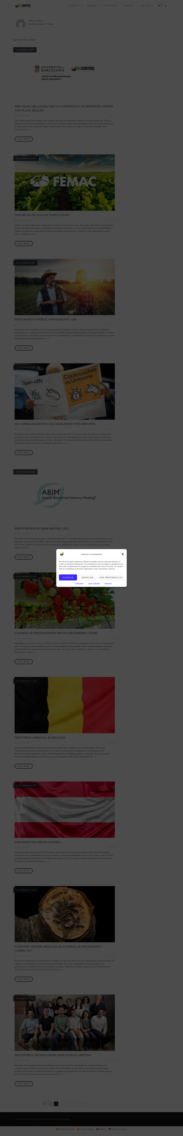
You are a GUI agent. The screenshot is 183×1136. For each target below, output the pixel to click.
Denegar (87, 577)
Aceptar (68, 577)
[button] (122, 554)
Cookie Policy (79, 583)
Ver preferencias (111, 577)
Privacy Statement (94, 583)
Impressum (108, 583)
